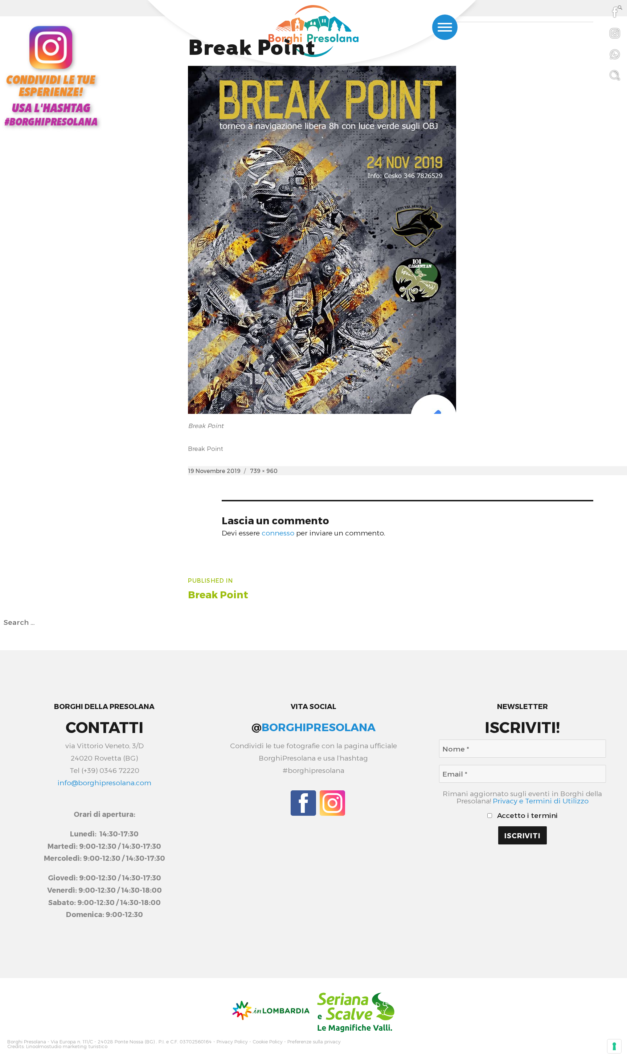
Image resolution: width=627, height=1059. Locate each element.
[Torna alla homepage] (313, 32)
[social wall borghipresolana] (51, 75)
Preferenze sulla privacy (314, 1041)
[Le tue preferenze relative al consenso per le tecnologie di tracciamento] (614, 1046)
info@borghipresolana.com (104, 782)
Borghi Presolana (26, 1041)
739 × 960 (264, 470)
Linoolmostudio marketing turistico (66, 1046)
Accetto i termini (526, 815)
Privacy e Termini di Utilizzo (541, 801)
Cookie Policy (268, 1041)
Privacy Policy (232, 1041)
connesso (278, 533)
